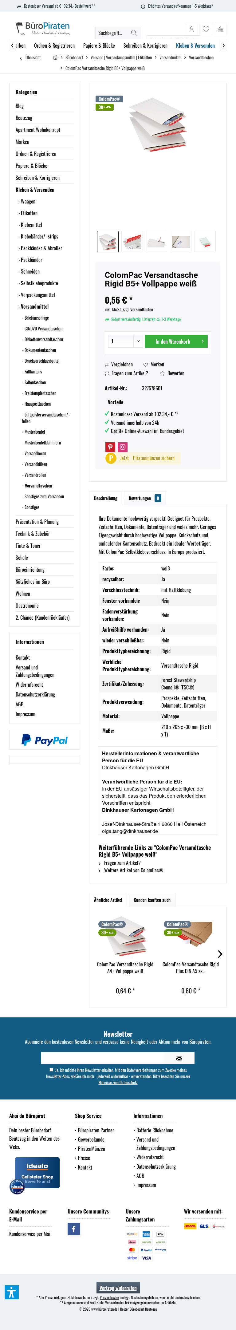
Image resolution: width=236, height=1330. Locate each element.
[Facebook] (74, 1229)
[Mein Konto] (191, 29)
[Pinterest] (110, 447)
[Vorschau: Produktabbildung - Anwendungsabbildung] (156, 241)
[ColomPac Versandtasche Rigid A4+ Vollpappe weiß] (125, 936)
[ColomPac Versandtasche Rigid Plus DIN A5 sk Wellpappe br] (191, 936)
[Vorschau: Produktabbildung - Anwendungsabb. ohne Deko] (108, 241)
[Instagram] (123, 447)
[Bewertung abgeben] (158, 292)
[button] (12, 1292)
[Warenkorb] (220, 29)
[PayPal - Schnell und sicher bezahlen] (44, 740)
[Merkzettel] (205, 29)
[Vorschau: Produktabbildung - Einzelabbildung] (205, 241)
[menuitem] (220, 29)
